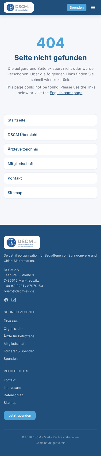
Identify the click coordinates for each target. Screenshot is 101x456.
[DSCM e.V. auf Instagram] (13, 300)
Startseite (16, 120)
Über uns (11, 321)
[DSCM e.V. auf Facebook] (6, 300)
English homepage (66, 92)
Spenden (77, 7)
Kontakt (15, 178)
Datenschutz (13, 395)
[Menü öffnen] (92, 7)
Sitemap (15, 192)
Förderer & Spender (19, 351)
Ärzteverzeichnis (23, 149)
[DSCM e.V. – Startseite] (19, 7)
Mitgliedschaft (21, 163)
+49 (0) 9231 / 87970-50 (23, 286)
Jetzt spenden (19, 415)
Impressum (12, 388)
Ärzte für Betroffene (19, 336)
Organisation (13, 329)
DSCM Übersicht (23, 134)
